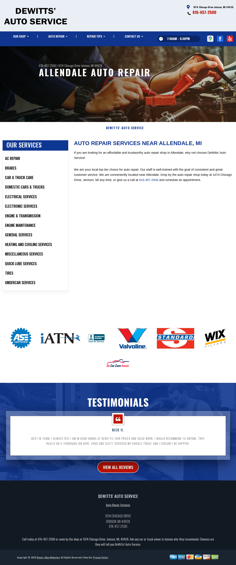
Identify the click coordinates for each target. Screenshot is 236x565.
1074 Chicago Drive (69, 65)
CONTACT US (132, 36)
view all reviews (118, 467)
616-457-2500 (204, 12)
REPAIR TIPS (94, 36)
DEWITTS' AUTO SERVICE (125, 128)
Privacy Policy (100, 557)
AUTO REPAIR (56, 36)
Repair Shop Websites (48, 557)
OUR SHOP (19, 36)
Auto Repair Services (118, 505)
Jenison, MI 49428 (91, 65)
